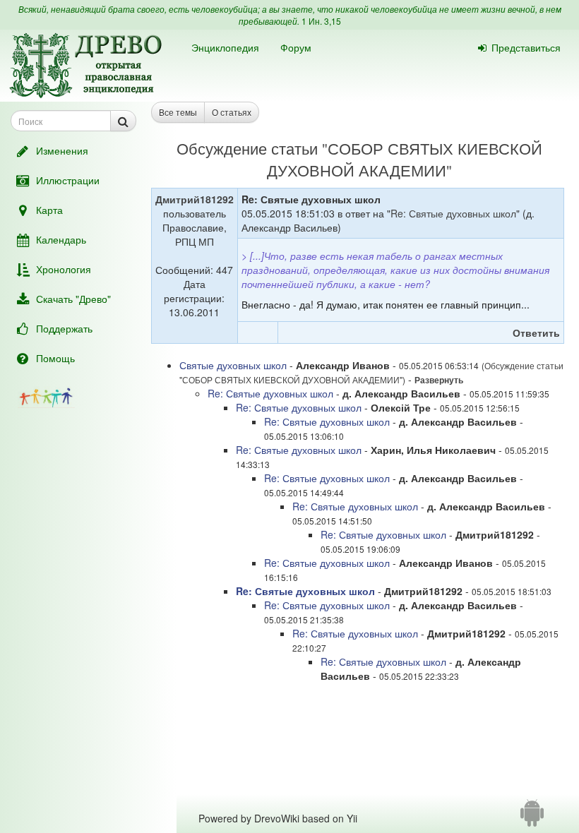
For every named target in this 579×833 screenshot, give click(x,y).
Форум (295, 47)
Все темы (178, 112)
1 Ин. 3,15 (321, 21)
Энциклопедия (225, 47)
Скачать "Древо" (73, 299)
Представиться (526, 47)
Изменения (62, 150)
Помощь (55, 358)
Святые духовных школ (233, 365)
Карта (49, 210)
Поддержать (64, 328)
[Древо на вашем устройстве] (532, 818)
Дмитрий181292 (194, 199)
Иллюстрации (68, 180)
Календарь (61, 239)
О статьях (231, 112)
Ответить (536, 332)
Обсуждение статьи (247, 148)
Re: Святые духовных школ (453, 213)
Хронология (63, 269)
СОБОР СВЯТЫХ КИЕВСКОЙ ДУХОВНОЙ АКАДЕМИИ (404, 159)
